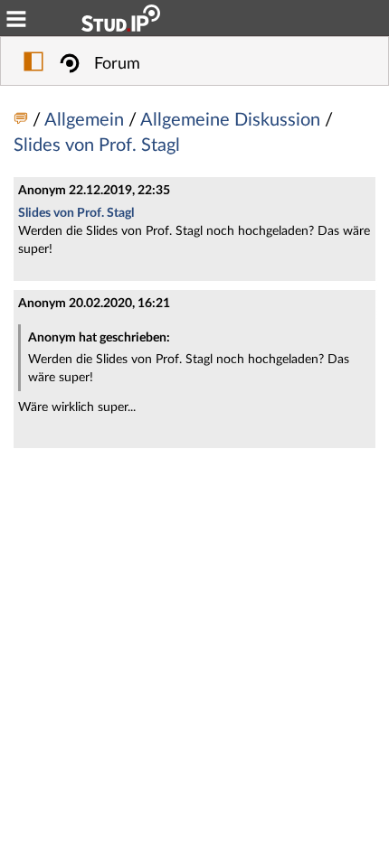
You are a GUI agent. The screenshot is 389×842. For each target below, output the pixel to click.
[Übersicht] (23, 120)
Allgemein (86, 120)
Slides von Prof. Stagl (97, 145)
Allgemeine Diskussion (232, 120)
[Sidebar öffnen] (33, 64)
